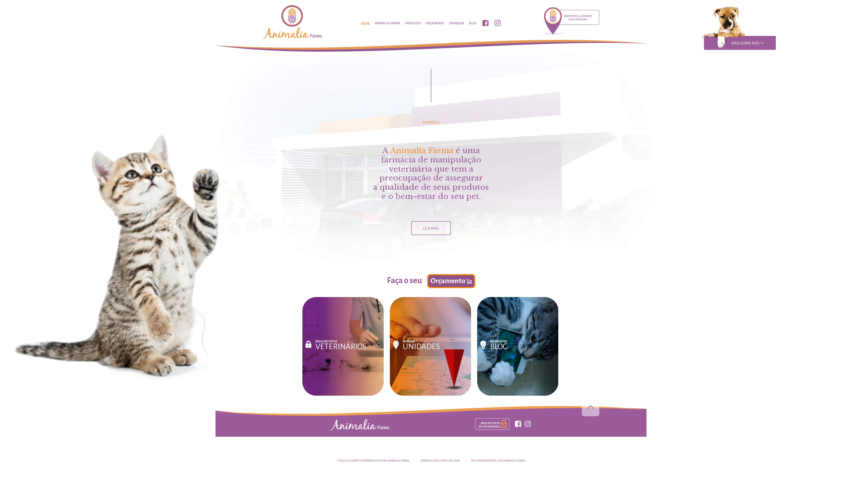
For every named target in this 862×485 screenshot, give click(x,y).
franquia (456, 23)
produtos (413, 23)
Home (365, 23)
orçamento (435, 23)
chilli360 (453, 461)
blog (473, 23)
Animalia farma (387, 23)
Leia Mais (431, 229)
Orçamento (448, 281)
